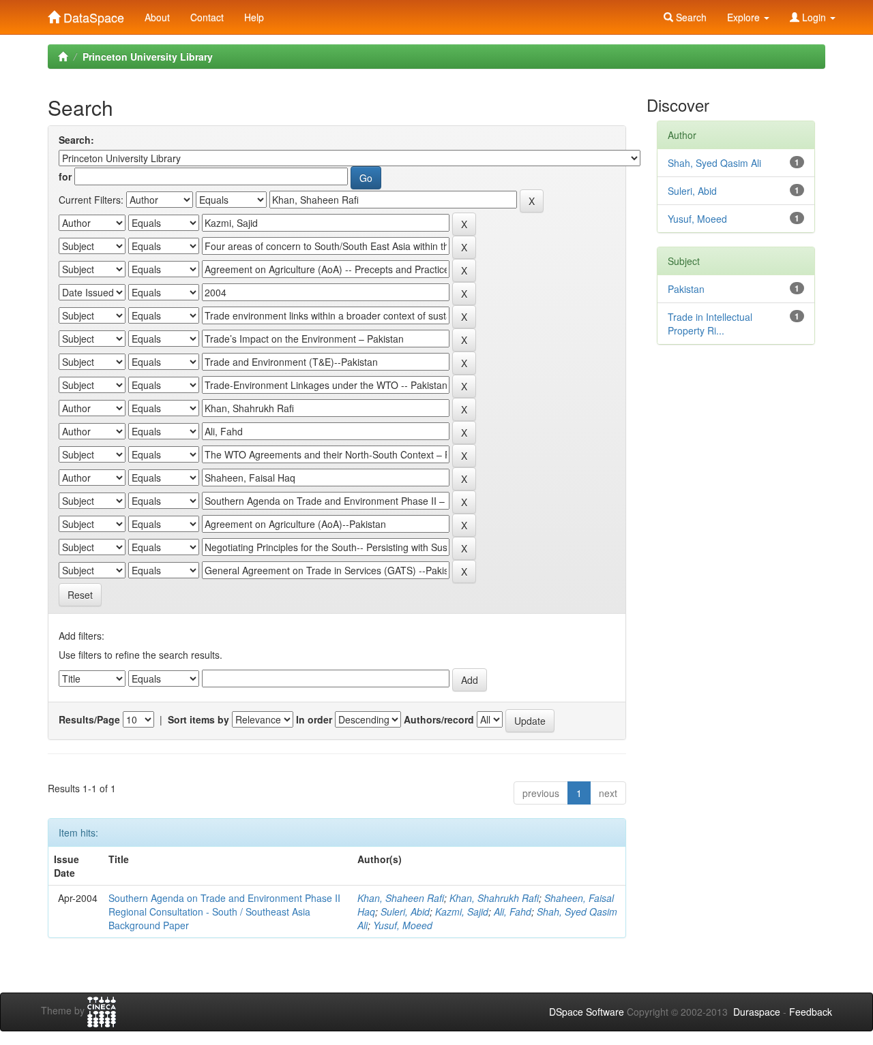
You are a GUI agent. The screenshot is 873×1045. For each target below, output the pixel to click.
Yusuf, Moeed (402, 925)
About (157, 17)
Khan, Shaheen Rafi (400, 898)
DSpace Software (586, 1011)
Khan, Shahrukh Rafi (494, 898)
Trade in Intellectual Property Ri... (710, 323)
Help (254, 17)
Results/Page (89, 719)
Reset (80, 595)
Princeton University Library (148, 56)
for (65, 176)
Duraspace (756, 1011)
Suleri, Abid (405, 911)
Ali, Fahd (512, 911)
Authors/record (439, 719)
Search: (76, 139)
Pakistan (686, 289)
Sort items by (198, 719)
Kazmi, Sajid (461, 911)
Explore (745, 17)
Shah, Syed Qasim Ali (714, 163)
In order (314, 719)
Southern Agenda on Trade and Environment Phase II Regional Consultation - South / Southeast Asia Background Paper (224, 911)
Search (690, 17)
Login (814, 17)
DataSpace (92, 14)
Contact (207, 17)
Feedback (810, 1011)
